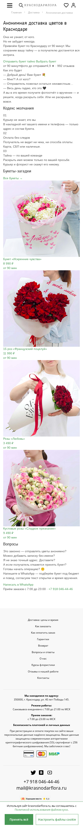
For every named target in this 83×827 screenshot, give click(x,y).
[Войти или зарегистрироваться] (73, 5)
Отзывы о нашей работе (43, 671)
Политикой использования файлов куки (41, 810)
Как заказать (43, 626)
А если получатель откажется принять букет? (34, 564)
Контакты (43, 677)
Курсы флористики (43, 665)
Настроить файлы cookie (57, 819)
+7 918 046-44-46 (61, 589)
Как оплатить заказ (43, 632)
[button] (9, 5)
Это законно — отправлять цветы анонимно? (34, 551)
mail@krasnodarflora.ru (41, 788)
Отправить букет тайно (19, 61)
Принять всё (19, 819)
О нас (43, 658)
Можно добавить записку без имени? (29, 555)
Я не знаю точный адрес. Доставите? (29, 560)
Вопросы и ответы (43, 652)
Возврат (43, 645)
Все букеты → (13, 178)
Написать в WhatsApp (18, 584)
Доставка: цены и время (43, 619)
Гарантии (43, 639)
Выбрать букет (46, 61)
